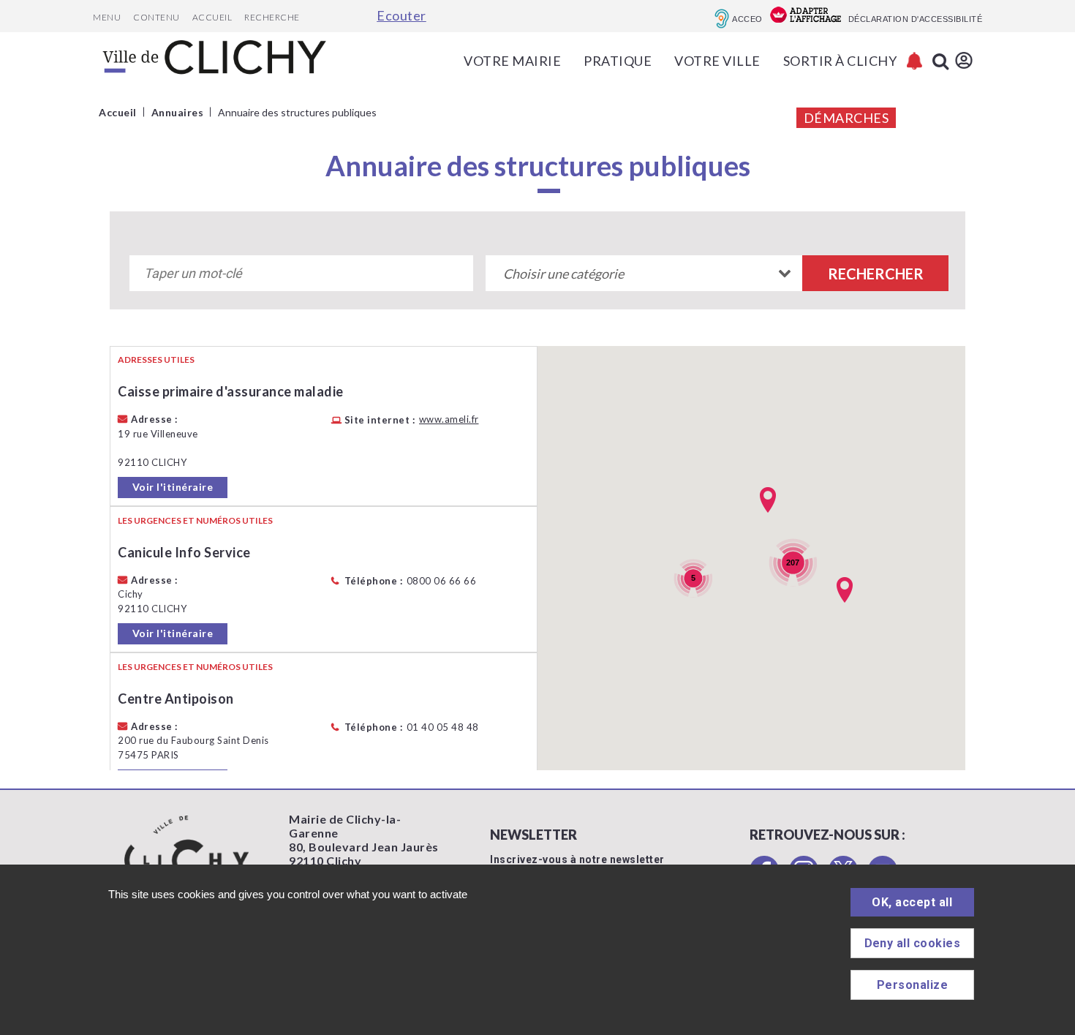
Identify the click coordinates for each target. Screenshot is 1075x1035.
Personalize (912, 985)
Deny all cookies (912, 943)
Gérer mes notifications (914, 61)
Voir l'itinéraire (173, 487)
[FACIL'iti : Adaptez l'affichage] (805, 16)
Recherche (272, 17)
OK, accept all (912, 902)
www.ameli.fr (449, 419)
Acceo (747, 19)
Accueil (212, 17)
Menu (107, 17)
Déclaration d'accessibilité (915, 19)
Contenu (156, 17)
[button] (845, 590)
